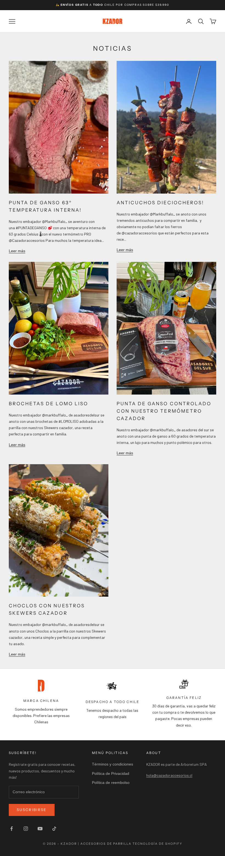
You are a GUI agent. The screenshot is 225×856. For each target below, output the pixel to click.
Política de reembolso (111, 782)
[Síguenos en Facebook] (11, 828)
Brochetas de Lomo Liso (48, 403)
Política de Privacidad (110, 773)
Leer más (17, 251)
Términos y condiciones (112, 764)
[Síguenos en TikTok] (54, 828)
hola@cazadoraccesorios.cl (169, 775)
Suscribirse (32, 809)
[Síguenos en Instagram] (26, 828)
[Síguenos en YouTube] (40, 828)
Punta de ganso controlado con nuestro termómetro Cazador (164, 411)
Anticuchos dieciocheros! (160, 202)
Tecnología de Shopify (157, 844)
